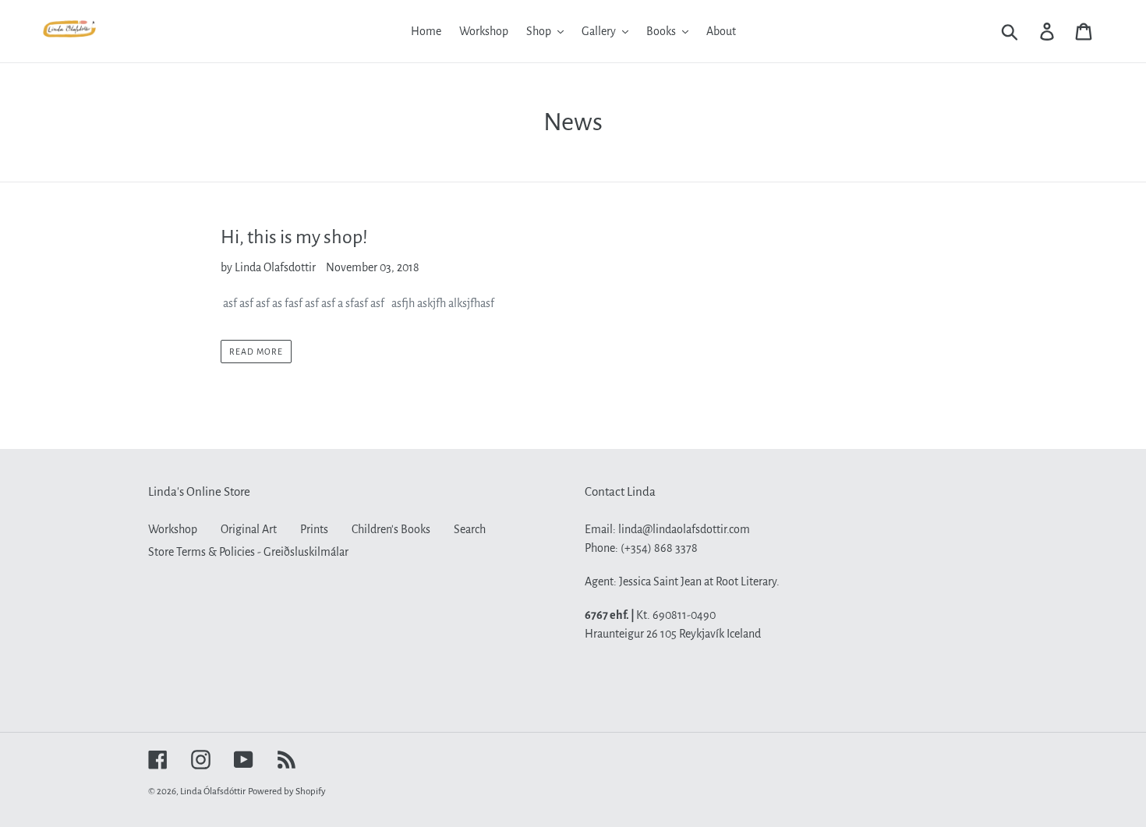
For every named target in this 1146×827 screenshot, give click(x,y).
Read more (256, 351)
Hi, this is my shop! (294, 237)
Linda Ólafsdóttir (213, 791)
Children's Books (391, 529)
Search (470, 529)
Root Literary (746, 581)
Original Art (249, 529)
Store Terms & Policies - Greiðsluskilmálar (248, 552)
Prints (314, 529)
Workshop (172, 529)
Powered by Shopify (287, 791)
